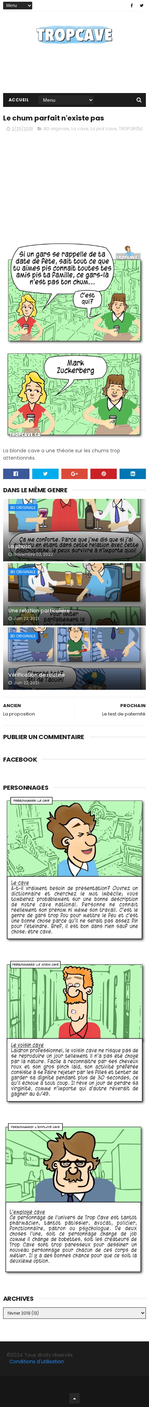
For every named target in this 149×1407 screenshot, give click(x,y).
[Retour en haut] (74, 1398)
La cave (79, 129)
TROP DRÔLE (131, 129)
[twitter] (141, 5)
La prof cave (103, 129)
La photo (19, 546)
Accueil (19, 100)
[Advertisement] (74, 186)
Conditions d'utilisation (36, 1361)
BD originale (56, 129)
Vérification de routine (36, 674)
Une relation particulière (39, 610)
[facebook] (131, 5)
